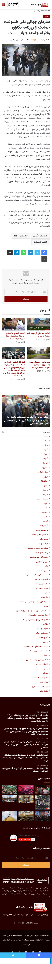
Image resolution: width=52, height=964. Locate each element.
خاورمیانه (44, 597)
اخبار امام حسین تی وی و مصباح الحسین (32, 610)
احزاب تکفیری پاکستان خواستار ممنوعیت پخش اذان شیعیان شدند (14, 336)
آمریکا (45, 463)
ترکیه (46, 592)
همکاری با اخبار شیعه (11, 914)
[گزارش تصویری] (42, 802)
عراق (46, 476)
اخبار (41, 10)
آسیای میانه (43, 637)
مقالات (45, 624)
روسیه (45, 668)
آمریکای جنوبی (42, 664)
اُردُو (14, 922)
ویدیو (46, 606)
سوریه (45, 494)
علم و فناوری (43, 539)
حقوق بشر (44, 691)
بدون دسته (43, 570)
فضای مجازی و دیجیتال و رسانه (35, 619)
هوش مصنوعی (42, 588)
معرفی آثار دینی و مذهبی (38, 650)
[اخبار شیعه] (38, 4)
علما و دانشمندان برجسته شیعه (36, 646)
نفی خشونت (40, 242)
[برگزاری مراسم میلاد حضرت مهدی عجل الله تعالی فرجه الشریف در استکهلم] (26, 789)
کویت (45, 521)
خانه (46, 10)
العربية (36, 922)
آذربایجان (44, 525)
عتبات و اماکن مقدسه (39, 534)
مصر (46, 516)
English (29, 922)
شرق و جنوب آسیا (41, 579)
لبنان (46, 507)
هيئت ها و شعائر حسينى (37, 548)
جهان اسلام (43, 472)
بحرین (45, 512)
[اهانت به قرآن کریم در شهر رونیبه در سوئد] (38, 324)
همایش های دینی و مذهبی (37, 659)
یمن (46, 503)
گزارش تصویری (42, 561)
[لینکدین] (30, 252)
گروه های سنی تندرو (40, 686)
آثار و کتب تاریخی (41, 677)
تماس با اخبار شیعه (28, 914)
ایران (46, 485)
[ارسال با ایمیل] (10, 252)
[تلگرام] (16, 252)
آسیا (46, 449)
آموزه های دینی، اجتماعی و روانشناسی (33, 601)
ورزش (45, 641)
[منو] (3, 5)
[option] (26, 411)
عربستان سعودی (41, 498)
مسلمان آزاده (20, 236)
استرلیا (45, 467)
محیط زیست (42, 628)
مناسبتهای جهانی (41, 633)
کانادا (46, 655)
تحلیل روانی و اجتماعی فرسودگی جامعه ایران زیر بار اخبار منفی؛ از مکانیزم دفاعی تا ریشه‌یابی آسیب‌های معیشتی (26, 420)
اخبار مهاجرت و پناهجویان (38, 615)
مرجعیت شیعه (42, 530)
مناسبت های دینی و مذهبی (37, 574)
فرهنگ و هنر (43, 543)
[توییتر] (37, 252)
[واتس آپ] (23, 252)
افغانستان (44, 481)
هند (46, 565)
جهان (36, 10)
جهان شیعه (43, 682)
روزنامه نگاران (39, 236)
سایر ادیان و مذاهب (40, 583)
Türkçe (21, 922)
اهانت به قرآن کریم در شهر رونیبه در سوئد (38, 335)
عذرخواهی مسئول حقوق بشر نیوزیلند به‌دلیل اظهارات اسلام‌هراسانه (39, 364)
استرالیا (45, 673)
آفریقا (45, 458)
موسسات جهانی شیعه (38, 557)
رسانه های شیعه (41, 552)
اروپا (46, 454)
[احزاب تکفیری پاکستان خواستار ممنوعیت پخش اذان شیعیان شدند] (13, 324)
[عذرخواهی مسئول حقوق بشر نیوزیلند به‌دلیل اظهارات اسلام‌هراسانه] (38, 353)
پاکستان (44, 490)
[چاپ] (44, 259)
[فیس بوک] (44, 252)
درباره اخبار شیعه (43, 914)
